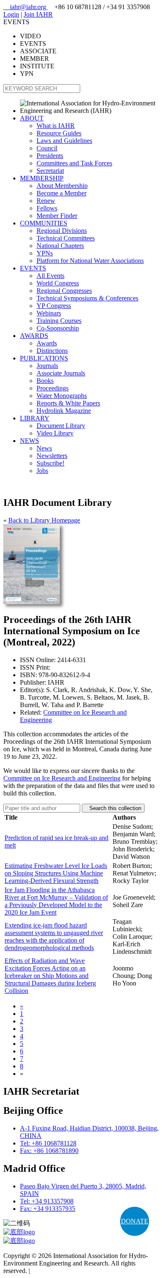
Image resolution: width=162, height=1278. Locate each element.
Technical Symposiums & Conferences (87, 298)
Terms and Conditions (60, 1270)
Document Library (61, 425)
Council (47, 148)
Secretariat (50, 170)
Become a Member (61, 193)
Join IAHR (38, 14)
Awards (47, 343)
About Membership (62, 185)
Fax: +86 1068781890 (49, 1150)
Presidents (50, 155)
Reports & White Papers (68, 403)
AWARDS (34, 335)
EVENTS (33, 268)
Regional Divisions (62, 230)
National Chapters (60, 245)
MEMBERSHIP (42, 178)
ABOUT (32, 118)
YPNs (45, 253)
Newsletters (52, 455)
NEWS (29, 440)
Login (11, 14)
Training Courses (59, 320)
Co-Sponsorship (58, 328)
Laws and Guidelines (64, 140)
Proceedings (53, 388)
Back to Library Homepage (44, 520)
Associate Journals (61, 373)
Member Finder (57, 215)
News (44, 448)
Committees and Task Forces (74, 163)
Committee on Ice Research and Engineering (61, 778)
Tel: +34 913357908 (47, 1201)
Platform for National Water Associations (90, 260)
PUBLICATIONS (44, 358)
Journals (47, 365)
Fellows (47, 208)
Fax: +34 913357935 (47, 1208)
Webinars (49, 313)
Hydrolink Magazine (64, 410)
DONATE (134, 1221)
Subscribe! (50, 463)
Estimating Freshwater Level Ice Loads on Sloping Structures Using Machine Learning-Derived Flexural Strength (56, 873)
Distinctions (52, 350)
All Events (50, 275)
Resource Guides (59, 133)
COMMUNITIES (43, 223)
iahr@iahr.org (25, 6)
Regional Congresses (64, 290)
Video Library (55, 433)
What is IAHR (56, 125)
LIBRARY (34, 418)
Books (45, 380)
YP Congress (54, 305)
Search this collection (113, 808)
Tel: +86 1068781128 (48, 1143)
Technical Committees (66, 238)
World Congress (58, 283)
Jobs (42, 470)
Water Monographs (62, 395)
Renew (46, 200)
